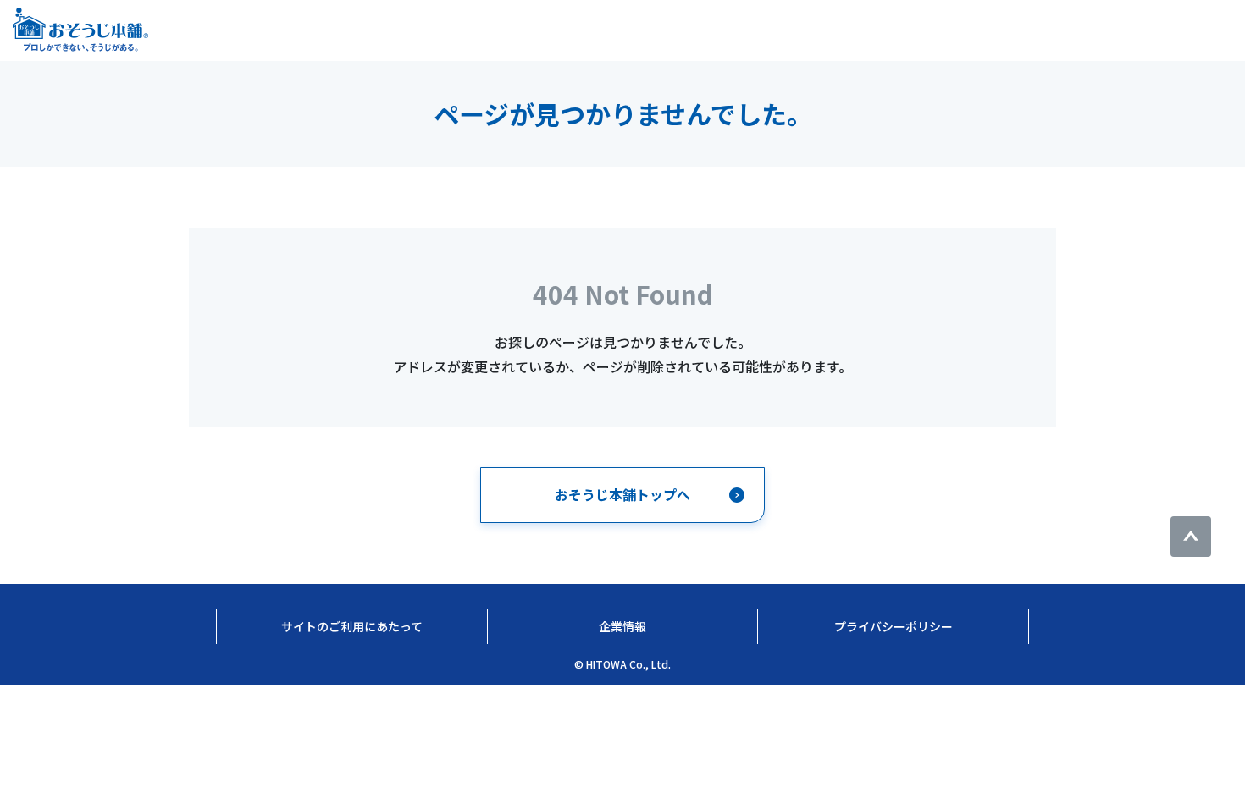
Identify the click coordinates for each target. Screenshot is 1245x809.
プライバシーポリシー (893, 626)
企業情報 (622, 626)
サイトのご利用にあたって (352, 626)
